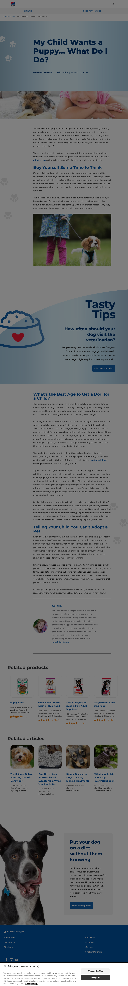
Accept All (95, 977)
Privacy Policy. (31, 983)
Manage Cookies (95, 971)
